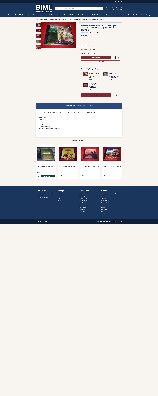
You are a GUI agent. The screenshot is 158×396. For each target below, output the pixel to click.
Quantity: (83, 53)
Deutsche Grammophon (106, 205)
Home (37, 19)
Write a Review (100, 32)
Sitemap (60, 200)
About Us (131, 15)
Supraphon (103, 198)
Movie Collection (83, 15)
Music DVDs (121, 15)
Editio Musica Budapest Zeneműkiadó (109, 193)
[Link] (44, 8)
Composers (110, 15)
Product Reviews (85, 106)
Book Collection (69, 15)
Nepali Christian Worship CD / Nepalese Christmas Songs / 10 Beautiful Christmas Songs (112, 166)
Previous (34, 161)
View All (103, 213)
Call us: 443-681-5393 (43, 197)
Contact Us (140, 15)
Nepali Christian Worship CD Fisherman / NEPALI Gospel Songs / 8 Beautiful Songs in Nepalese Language (90, 166)
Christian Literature (39, 15)
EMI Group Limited (105, 196)
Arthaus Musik (104, 209)
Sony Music (103, 207)
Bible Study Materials (22, 15)
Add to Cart (96, 57)
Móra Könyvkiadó (105, 200)
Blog (148, 15)
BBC (102, 211)
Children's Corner (55, 15)
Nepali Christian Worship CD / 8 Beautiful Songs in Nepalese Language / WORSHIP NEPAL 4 (68, 166)
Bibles (10, 15)
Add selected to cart (96, 95)
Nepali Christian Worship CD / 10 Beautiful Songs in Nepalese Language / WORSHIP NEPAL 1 (114, 74)
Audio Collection (98, 15)
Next (123, 161)
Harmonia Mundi (105, 202)
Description (70, 106)
